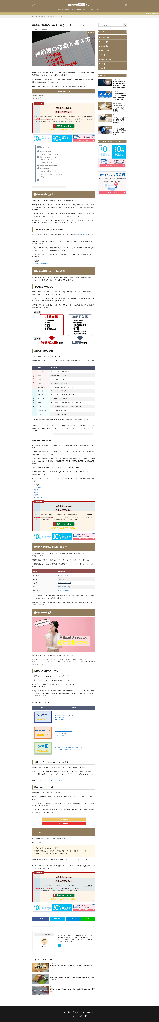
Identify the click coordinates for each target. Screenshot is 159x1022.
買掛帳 (36, 490)
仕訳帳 (77, 234)
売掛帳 (36, 492)
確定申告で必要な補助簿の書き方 (47, 165)
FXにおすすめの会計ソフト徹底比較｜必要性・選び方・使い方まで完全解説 (119, 119)
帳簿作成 (79, 9)
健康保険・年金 (95, 9)
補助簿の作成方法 (43, 168)
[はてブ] (73, 919)
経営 (103, 63)
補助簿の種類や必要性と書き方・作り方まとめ (56, 16)
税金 (73, 9)
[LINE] (88, 919)
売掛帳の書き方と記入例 (64, 583)
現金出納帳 (37, 487)
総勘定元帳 (84, 234)
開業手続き (67, 9)
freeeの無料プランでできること (63, 715)
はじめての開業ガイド (85, 1016)
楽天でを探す (63, 823)
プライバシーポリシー (78, 1012)
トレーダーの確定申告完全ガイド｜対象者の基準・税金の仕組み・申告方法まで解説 (119, 96)
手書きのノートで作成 (45, 177)
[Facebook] (40, 919)
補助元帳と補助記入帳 (45, 159)
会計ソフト (86, 9)
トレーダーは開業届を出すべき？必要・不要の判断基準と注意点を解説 (119, 131)
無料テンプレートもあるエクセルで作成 (50, 174)
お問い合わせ (91, 1012)
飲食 (103, 68)
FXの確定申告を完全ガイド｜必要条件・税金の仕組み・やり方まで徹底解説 (119, 108)
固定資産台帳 (38, 497)
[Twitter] (57, 919)
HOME (35, 16)
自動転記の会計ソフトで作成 (47, 171)
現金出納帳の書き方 (63, 575)
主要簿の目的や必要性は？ (42, 263)
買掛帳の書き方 (62, 579)
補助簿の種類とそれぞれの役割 (47, 157)
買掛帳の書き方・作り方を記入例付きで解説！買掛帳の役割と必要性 (72, 990)
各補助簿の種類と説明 (45, 162)
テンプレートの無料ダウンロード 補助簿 (50, 780)
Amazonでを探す (63, 819)
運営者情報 (67, 1012)
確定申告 (60, 9)
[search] (125, 25)
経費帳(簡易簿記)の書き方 (64, 587)
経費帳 (36, 495)
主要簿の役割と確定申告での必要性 (49, 154)
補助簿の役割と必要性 (44, 151)
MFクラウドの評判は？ (61, 735)
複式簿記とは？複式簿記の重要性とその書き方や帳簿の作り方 (71, 965)
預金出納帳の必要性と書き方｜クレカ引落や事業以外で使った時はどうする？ (72, 978)
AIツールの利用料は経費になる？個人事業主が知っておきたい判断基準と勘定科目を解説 (119, 84)
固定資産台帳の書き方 (63, 590)
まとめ (40, 180)
